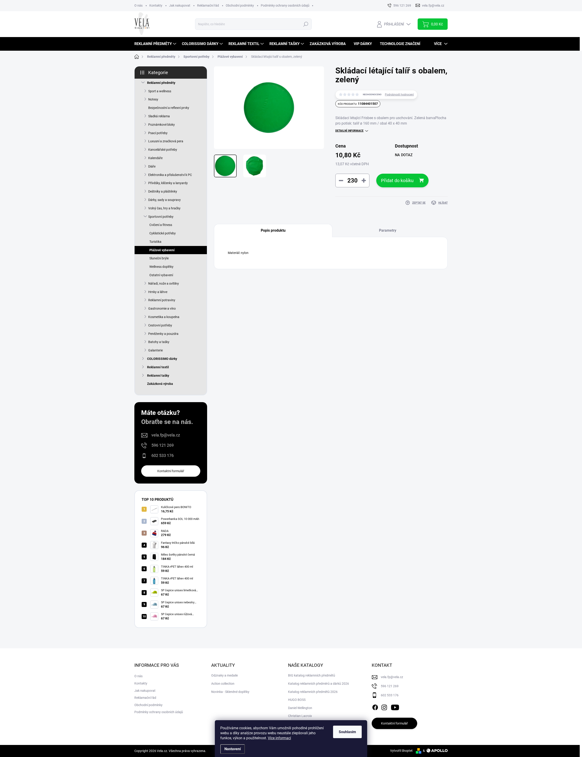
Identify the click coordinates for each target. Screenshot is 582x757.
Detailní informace (349, 130)
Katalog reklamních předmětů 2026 (313, 692)
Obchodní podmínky (240, 5)
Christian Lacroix (300, 716)
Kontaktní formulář (170, 471)
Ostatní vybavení (161, 275)
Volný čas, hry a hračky (164, 208)
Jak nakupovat (179, 5)
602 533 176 (162, 455)
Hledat (305, 24)
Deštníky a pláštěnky (162, 191)
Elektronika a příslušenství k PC (170, 175)
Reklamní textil (158, 367)
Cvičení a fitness (160, 225)
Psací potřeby (158, 133)
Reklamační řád (208, 5)
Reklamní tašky (158, 375)
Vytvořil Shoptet (401, 750)
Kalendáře (155, 158)
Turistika (155, 241)
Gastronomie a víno (162, 308)
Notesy (153, 99)
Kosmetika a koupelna (163, 317)
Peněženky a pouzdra (163, 334)
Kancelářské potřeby (162, 149)
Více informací (279, 738)
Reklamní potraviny (161, 300)
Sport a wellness (159, 91)
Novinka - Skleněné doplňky (230, 692)
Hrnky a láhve (157, 292)
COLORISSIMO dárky (162, 359)
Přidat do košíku (397, 180)
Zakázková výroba (160, 384)
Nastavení (232, 749)
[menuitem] (155, 44)
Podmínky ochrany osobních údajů (285, 5)
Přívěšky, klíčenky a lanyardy (168, 183)
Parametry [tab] (387, 230)
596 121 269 (162, 445)
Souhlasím (347, 732)
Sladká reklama (159, 116)
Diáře (152, 166)
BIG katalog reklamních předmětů (311, 675)
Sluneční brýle (159, 258)
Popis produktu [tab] (273, 230)
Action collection (222, 683)
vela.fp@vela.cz (165, 435)
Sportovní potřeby (160, 216)
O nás (138, 5)
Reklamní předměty (161, 83)
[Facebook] (375, 706)
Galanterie (155, 350)
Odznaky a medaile (224, 675)
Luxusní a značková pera (165, 141)
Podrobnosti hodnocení (399, 94)
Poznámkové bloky (161, 124)
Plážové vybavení (162, 250)
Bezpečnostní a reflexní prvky (168, 108)
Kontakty (155, 5)
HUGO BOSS (297, 700)
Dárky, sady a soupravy (164, 200)
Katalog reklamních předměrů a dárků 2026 (318, 683)
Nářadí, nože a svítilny (163, 283)
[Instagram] (384, 706)
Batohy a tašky (158, 342)
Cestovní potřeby (160, 325)
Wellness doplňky (161, 266)
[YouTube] (395, 706)
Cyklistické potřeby (162, 233)
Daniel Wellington (300, 708)
